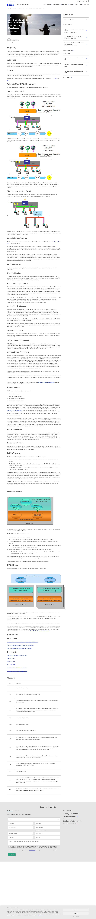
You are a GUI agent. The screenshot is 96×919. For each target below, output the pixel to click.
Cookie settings (76, 916)
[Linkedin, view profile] (53, 29)
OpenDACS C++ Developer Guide (14, 410)
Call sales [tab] (17, 811)
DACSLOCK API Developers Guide (46, 382)
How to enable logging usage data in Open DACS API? (19, 648)
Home (8, 8)
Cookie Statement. (40, 915)
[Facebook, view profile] (49, 29)
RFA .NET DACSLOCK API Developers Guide (17, 671)
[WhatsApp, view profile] (56, 29)
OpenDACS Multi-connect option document (40, 631)
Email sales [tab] (10, 811)
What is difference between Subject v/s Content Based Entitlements (22, 642)
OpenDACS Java (11, 661)
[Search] (88, 4)
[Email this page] (58, 29)
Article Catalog (13, 8)
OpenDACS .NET (11, 665)
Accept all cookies (75, 910)
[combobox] (34, 819)
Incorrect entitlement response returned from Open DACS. (20, 645)
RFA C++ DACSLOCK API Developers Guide (17, 668)
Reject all (75, 913)
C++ (8, 80)
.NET (58, 242)
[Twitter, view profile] (51, 29)
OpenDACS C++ (10, 658)
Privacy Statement (32, 850)
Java (56, 78)
